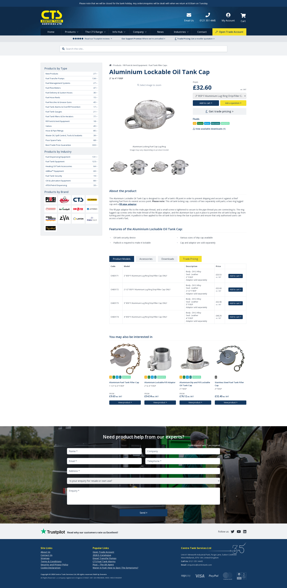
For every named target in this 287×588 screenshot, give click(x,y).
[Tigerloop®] (51, 228)
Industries (180, 32)
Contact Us (46, 555)
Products (70, 32)
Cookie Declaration (51, 567)
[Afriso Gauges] (92, 209)
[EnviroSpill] (64, 209)
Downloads (167, 259)
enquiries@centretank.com (199, 564)
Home (51, 32)
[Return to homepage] (110, 17)
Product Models (121, 259)
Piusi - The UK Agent (103, 564)
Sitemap (45, 558)
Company (138, 32)
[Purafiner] (92, 218)
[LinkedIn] (244, 531)
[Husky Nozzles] (64, 199)
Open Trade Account (103, 552)
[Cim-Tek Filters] (78, 209)
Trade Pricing (190, 259)
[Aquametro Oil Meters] (51, 218)
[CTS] (78, 200)
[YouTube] (239, 531)
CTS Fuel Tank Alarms (104, 561)
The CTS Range (94, 32)
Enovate (103, 574)
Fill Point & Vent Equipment (135, 65)
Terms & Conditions (51, 561)
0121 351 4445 (196, 561)
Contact (202, 32)
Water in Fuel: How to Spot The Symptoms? (115, 567)
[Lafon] (78, 218)
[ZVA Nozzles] (64, 218)
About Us (45, 552)
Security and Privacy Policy (54, 564)
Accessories (145, 259)
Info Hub (118, 32)
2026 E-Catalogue (102, 555)
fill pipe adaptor (127, 204)
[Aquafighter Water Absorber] (51, 208)
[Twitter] (232, 531)
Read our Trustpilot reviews (97, 38)
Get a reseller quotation (202, 38)
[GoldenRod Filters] (92, 200)
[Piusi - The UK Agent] (51, 199)
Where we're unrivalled (152, 38)
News (160, 32)
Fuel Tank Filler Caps (158, 65)
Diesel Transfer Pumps (104, 558)
